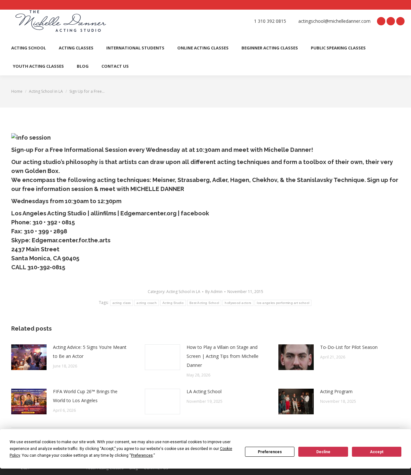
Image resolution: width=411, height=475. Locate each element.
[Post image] (29, 357)
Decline (323, 452)
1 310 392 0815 (270, 21)
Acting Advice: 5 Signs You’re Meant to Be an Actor (90, 351)
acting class (121, 303)
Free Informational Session (88, 149)
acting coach (146, 303)
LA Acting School (204, 391)
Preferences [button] (142, 455)
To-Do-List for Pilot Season (349, 347)
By (214, 291)
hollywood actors (238, 303)
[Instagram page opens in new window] (400, 21)
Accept (376, 452)
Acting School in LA (183, 291)
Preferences (270, 452)
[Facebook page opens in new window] (381, 21)
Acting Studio (173, 303)
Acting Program (336, 391)
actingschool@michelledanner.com (334, 21)
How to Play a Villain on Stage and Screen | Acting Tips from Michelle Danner (222, 356)
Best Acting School (204, 303)
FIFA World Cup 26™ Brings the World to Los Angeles (85, 395)
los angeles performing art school (283, 303)
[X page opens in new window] (391, 21)
